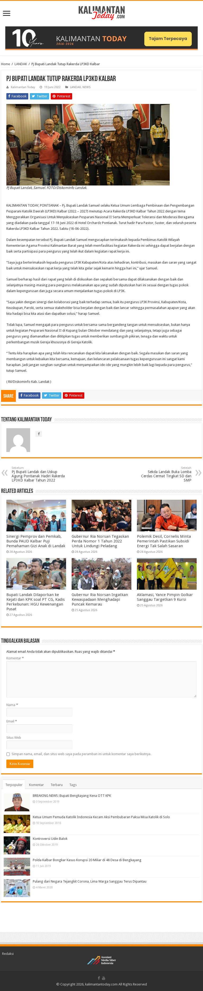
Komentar (15, 658)
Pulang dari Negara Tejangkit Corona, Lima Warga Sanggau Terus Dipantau (89, 881)
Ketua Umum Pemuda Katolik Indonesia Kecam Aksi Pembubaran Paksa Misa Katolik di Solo (101, 817)
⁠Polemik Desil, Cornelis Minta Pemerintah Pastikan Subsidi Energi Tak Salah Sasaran (164, 541)
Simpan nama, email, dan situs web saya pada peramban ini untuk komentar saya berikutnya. (81, 754)
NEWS (86, 87)
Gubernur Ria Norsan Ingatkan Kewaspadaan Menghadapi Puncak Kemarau (100, 599)
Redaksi (8, 954)
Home (5, 64)
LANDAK (21, 64)
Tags (73, 785)
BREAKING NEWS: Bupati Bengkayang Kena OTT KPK (72, 796)
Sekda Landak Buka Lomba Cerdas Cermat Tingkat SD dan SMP (166, 474)
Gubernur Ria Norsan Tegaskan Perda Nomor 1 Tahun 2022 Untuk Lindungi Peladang (100, 541)
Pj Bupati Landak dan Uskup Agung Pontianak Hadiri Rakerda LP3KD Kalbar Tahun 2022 (38, 474)
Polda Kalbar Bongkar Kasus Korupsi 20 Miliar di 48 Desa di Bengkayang (87, 860)
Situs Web (13, 738)
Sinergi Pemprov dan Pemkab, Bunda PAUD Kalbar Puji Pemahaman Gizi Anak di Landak (35, 541)
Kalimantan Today (23, 87)
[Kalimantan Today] (102, 12)
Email (11, 721)
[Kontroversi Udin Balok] (17, 845)
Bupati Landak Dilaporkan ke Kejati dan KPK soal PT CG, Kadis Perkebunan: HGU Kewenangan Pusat (35, 601)
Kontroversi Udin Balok (50, 839)
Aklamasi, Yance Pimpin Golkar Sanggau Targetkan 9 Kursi (165, 597)
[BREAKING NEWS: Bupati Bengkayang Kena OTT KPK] (17, 802)
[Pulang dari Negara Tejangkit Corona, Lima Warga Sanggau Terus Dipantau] (17, 888)
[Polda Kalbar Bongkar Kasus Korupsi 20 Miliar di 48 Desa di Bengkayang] (17, 867)
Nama (12, 705)
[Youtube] (104, 978)
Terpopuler (13, 785)
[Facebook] (98, 978)
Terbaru (56, 785)
